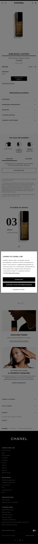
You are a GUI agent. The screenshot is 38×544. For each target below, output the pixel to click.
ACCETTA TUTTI (19, 279)
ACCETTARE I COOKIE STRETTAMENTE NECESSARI (19, 284)
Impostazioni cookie (18, 289)
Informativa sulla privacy (12, 273)
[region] (19, 272)
